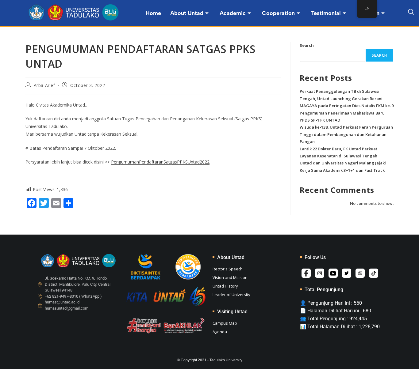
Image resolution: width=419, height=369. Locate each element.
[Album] (360, 273)
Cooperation (278, 13)
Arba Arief (44, 85)
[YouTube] (333, 273)
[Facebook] (306, 273)
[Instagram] (319, 273)
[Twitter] (346, 273)
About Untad (186, 13)
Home (153, 13)
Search (307, 45)
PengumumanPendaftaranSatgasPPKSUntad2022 (160, 162)
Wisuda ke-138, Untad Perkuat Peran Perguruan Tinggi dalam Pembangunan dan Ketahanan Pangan (346, 134)
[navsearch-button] (411, 12)
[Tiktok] (373, 273)
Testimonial (326, 13)
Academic (233, 13)
